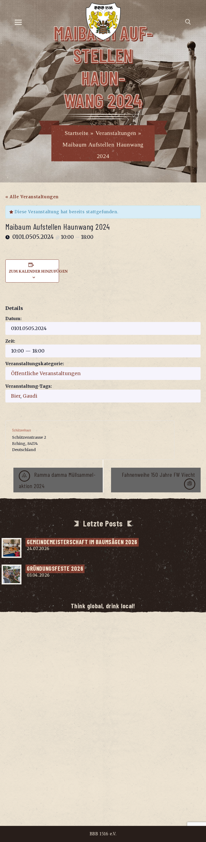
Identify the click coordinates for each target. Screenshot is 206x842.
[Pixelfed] (119, 637)
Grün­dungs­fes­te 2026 (55, 568)
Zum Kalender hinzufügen (38, 271)
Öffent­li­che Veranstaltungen (46, 373)
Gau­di (30, 396)
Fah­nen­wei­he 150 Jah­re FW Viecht (158, 474)
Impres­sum (72, 791)
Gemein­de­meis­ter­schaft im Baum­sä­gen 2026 (82, 541)
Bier (15, 396)
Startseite (76, 133)
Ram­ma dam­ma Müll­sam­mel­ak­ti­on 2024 (57, 480)
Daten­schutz (105, 791)
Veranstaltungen (115, 133)
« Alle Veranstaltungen (32, 196)
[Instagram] (86, 637)
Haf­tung (136, 791)
